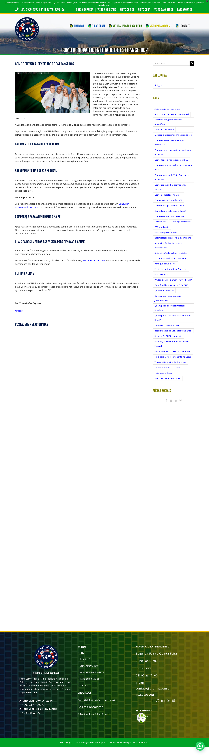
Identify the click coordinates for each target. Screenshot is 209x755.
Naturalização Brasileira (166, 232)
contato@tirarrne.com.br (153, 688)
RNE (82, 652)
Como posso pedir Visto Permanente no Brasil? (173, 177)
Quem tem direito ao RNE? (167, 325)
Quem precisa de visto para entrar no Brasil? (173, 317)
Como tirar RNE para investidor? (170, 216)
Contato (84, 685)
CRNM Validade (162, 227)
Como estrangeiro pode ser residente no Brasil (173, 152)
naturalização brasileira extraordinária (173, 237)
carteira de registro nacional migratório (168, 121)
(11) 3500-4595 (29, 9)
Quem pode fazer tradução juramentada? (168, 298)
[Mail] (173, 700)
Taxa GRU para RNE (181, 351)
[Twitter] (180, 400)
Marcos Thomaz (141, 742)
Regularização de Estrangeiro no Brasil (173, 330)
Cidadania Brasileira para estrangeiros (173, 134)
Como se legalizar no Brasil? (168, 194)
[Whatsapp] (168, 700)
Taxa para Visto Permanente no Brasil (173, 356)
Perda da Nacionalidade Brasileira (171, 269)
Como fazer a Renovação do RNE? (171, 159)
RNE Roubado (161, 351)
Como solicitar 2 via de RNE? (168, 200)
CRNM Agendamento (180, 221)
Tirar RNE (85, 659)
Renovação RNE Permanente (168, 336)
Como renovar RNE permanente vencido (170, 187)
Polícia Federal (161, 274)
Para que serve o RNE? (165, 263)
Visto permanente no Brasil (168, 378)
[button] (200, 746)
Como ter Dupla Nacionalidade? (170, 205)
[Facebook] (166, 400)
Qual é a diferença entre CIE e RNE (171, 285)
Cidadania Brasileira (164, 129)
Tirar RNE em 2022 (163, 367)
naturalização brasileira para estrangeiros (168, 245)
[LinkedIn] (176, 400)
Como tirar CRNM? (89, 665)
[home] (46, 646)
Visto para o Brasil (89, 678)
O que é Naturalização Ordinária (170, 258)
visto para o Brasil (163, 373)
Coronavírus (160, 221)
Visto (178, 367)
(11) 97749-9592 (51, 9)
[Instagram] (171, 400)
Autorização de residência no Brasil (172, 114)
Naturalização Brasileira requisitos (171, 253)
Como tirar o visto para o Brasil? (170, 211)
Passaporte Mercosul (93, 260)
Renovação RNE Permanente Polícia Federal (172, 343)
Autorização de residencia (167, 109)
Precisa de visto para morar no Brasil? (173, 279)
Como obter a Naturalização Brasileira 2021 (173, 167)
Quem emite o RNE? (164, 290)
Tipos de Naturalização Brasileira (170, 362)
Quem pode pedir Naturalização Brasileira (170, 308)
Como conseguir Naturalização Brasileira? (170, 142)
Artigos (19, 310)
